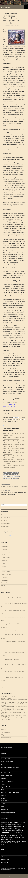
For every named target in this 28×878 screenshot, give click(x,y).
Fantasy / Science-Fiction (7, 761)
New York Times (4, 583)
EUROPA (15, 828)
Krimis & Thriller (6, 571)
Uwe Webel (16, 25)
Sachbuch (3, 798)
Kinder (3, 569)
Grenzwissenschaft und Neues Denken (10, 767)
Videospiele (5, 580)
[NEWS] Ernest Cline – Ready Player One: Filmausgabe (14, 485)
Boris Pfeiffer (3, 824)
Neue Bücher (4, 520)
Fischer (20, 830)
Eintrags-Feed (4, 856)
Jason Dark (3, 835)
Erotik (10, 828)
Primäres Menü (26, 7)
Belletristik (4, 549)
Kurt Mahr (6, 474)
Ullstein (2, 844)
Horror (3, 563)
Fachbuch (4, 554)
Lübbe (10, 837)
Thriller (3, 843)
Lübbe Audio (16, 837)
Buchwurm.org (5, 7)
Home (2, 515)
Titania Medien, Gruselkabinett (12, 843)
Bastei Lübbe (12, 822)
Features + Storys (5, 526)
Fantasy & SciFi (5, 557)
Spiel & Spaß (4, 803)
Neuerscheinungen (6, 574)
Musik (2, 789)
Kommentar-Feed (5, 859)
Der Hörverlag (18, 824)
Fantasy (14, 830)
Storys (2, 806)
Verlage (2, 735)
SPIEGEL (3, 585)
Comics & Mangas (6, 552)
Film (2, 764)
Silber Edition (16, 476)
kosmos (3, 837)
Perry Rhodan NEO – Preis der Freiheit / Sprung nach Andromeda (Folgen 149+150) (13, 492)
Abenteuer (3, 753)
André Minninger (4, 822)
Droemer (18, 826)
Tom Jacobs (7, 478)
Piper (11, 839)
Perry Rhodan (7, 476)
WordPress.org (4, 862)
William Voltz (15, 478)
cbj (6, 824)
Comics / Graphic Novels (7, 758)
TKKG (21, 843)
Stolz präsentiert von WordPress (17, 876)
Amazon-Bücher (4, 546)
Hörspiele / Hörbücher (11, 13)
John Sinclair (10, 835)
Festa (17, 830)
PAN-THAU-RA (14, 474)
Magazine (3, 784)
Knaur (21, 835)
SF (14, 841)
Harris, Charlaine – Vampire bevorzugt (10, 701)
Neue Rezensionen (5, 517)
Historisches (4, 770)
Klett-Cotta (16, 835)
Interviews (3, 778)
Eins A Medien (7, 472)
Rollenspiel (3, 795)
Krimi (7, 837)
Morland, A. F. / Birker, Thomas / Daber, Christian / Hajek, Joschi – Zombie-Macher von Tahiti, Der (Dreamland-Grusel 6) (14, 704)
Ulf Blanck (24, 843)
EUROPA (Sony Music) (6, 830)
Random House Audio (18, 839)
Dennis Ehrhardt (11, 824)
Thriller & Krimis (4, 809)
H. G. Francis (15, 472)
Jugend (4, 566)
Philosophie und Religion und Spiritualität (10, 792)
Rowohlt (3, 841)
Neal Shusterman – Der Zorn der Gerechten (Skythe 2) (14, 699)
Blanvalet (22, 822)
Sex (13, 841)
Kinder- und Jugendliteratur (7, 781)
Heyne (19, 832)
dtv (22, 826)
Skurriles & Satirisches (6, 801)
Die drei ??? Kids (12, 826)
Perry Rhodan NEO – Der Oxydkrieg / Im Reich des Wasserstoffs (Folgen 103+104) (14, 461)
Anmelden (3, 854)
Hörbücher (4, 560)
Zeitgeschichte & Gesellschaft (8, 812)
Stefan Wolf (24, 841)
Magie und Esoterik (5, 787)
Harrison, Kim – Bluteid (6, 711)
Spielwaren (4, 577)
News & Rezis (4, 729)
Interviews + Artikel (5, 523)
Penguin (22, 837)
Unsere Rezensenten (5, 732)
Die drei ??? (4, 826)
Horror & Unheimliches (6, 772)
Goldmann (5, 833)
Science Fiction (8, 841)
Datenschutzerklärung (6, 737)
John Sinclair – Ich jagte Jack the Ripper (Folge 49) (13, 709)
